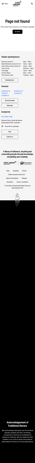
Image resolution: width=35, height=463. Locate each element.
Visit (9, 132)
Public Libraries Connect (15, 174)
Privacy (24, 171)
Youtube (17, 93)
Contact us (10, 137)
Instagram (17, 91)
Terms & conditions (22, 182)
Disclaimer (10, 182)
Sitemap (24, 178)
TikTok (3, 93)
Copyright (16, 171)
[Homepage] (10, 163)
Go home (17, 32)
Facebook (4, 91)
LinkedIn (4, 95)
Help (8, 171)
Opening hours (9, 80)
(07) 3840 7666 (6, 116)
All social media (9, 100)
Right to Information (12, 178)
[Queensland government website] (25, 163)
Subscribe (10, 106)
